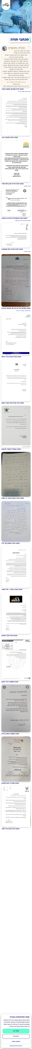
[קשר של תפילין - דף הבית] (6, 5)
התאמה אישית (16, 1041)
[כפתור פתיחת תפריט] (28, 3)
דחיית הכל (16, 1036)
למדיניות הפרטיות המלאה (16, 1045)
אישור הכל (16, 1031)
